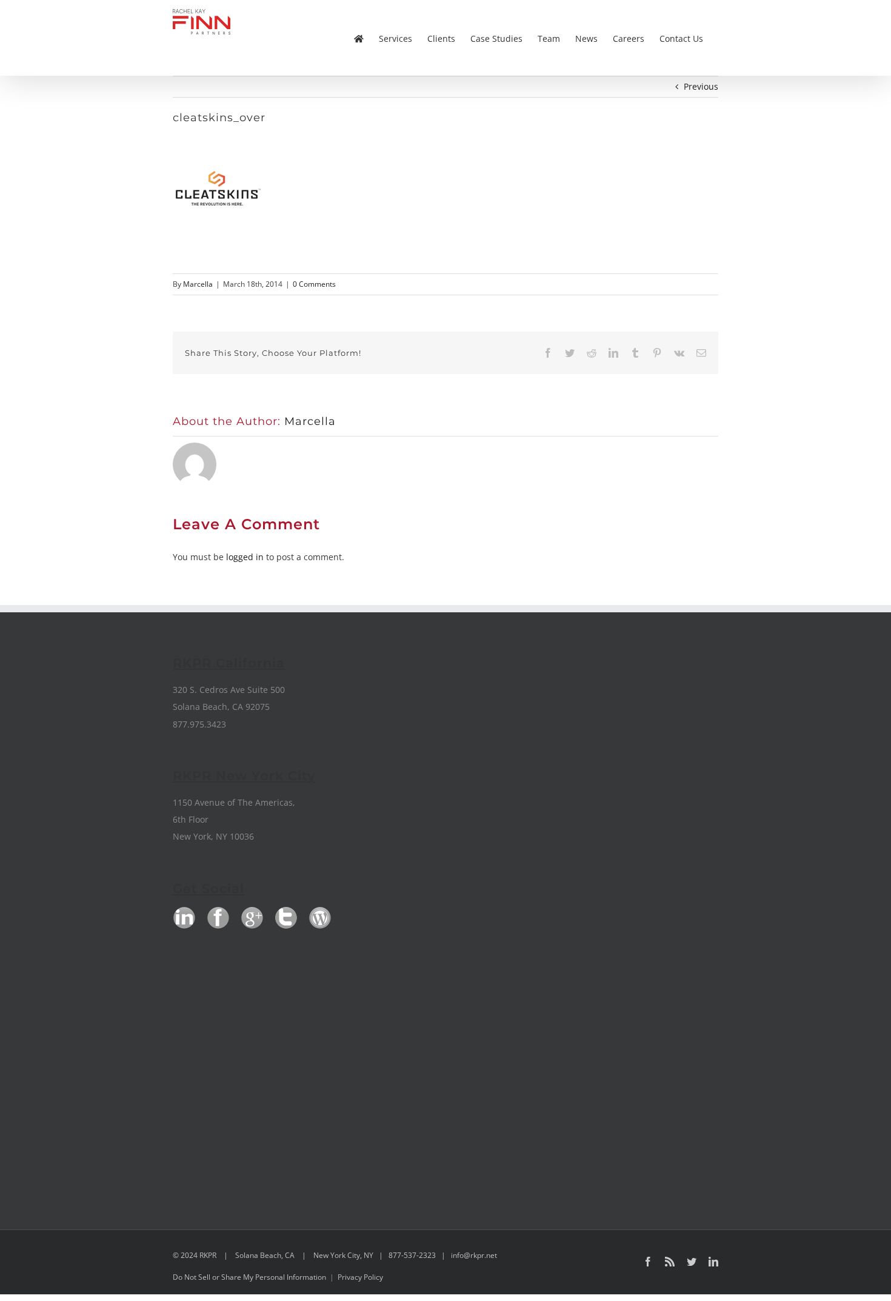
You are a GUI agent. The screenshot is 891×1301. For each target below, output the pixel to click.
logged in (245, 557)
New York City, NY (343, 1255)
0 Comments (314, 284)
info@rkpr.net (474, 1255)
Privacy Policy (360, 1277)
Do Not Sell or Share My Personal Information (249, 1277)
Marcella (198, 284)
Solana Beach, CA (265, 1255)
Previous (701, 86)
